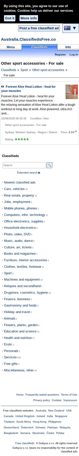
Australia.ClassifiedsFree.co (28, 39)
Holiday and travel (17, 312)
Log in (74, 54)
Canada (8, 416)
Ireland (41, 416)
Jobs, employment (17, 202)
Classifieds (8, 70)
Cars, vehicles (14, 189)
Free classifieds (24, 443)
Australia (41, 410)
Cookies (57, 400)
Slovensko (38, 433)
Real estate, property (19, 195)
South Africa (23, 421)
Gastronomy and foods (20, 305)
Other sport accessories (48, 70)
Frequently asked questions (42, 394)
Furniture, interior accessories (25, 260)
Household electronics (20, 228)
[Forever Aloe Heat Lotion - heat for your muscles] (68, 92)
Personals (11, 351)
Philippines (54, 421)
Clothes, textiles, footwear (22, 266)
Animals (9, 318)
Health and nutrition (18, 338)
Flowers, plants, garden (21, 325)
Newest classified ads (19, 182)
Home (20, 394)
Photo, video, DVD (17, 234)
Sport (24, 70)
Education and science (20, 331)
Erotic (8, 344)
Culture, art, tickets (18, 247)
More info (29, 18)
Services (10, 357)
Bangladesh (11, 433)
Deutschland (11, 427)
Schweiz (40, 427)
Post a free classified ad (39, 28)
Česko (50, 433)
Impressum (70, 400)
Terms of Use (69, 394)
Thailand (9, 421)
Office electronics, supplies (23, 221)
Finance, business (17, 299)
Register (60, 54)
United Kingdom (25, 416)
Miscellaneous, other (19, 370)
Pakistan (52, 427)
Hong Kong (39, 421)
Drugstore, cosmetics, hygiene (26, 292)
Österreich (27, 427)
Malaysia (65, 427)
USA (69, 410)
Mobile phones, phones (20, 208)
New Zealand (56, 410)
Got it (9, 18)
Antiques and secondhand (22, 286)
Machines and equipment (22, 279)
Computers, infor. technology (24, 215)
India (50, 416)
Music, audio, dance (18, 241)
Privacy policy (41, 400)
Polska (60, 433)
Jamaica (25, 433)
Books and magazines (20, 253)
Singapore (61, 416)
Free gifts (11, 364)
